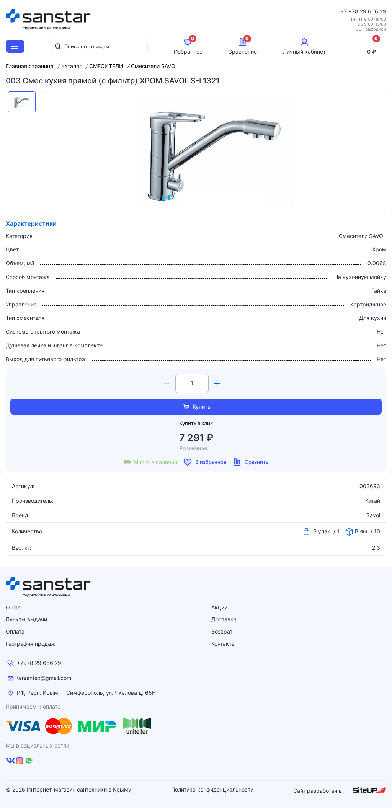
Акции (219, 607)
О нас (13, 607)
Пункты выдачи (26, 619)
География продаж (31, 643)
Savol (373, 515)
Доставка (224, 619)
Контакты (223, 643)
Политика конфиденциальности (212, 790)
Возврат (221, 631)
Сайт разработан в (318, 790)
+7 (344, 11)
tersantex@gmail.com (44, 678)
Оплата (15, 631)
